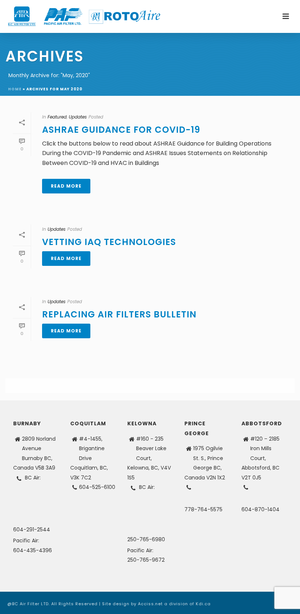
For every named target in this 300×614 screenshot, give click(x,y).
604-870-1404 (260, 509)
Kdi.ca (203, 604)
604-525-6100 (97, 487)
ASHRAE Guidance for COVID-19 (121, 130)
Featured (57, 117)
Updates (78, 117)
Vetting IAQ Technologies (109, 242)
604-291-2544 (31, 529)
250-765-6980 (146, 539)
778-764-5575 (203, 509)
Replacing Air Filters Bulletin (119, 314)
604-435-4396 (32, 550)
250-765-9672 (146, 560)
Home (15, 89)
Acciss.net (150, 604)
